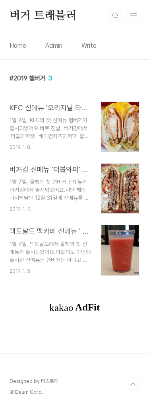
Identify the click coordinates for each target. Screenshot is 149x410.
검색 (116, 16)
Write (89, 45)
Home (18, 45)
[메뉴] (133, 15)
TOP (133, 384)
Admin (53, 45)
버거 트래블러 (43, 15)
